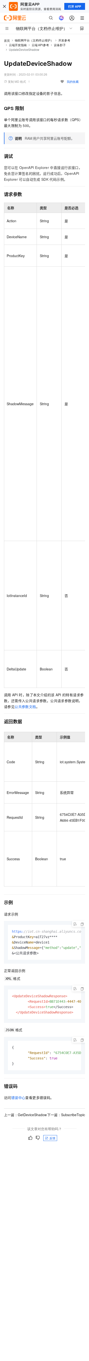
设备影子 (60, 45)
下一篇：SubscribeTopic (66, 1114)
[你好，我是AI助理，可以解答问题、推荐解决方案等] (61, 18)
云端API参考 (40, 45)
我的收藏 (73, 81)
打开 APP (74, 6)
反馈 (52, 1138)
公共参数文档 (25, 706)
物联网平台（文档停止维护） (34, 40)
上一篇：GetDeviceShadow (25, 1114)
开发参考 (64, 40)
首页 (7, 40)
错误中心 (18, 1097)
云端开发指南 (18, 45)
